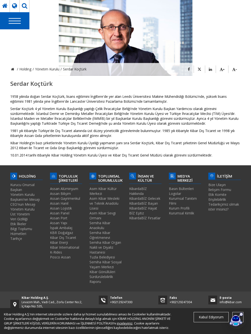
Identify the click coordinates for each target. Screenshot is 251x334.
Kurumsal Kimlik (181, 213)
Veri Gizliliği (19, 219)
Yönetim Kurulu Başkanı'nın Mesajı (25, 197)
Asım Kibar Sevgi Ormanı (102, 215)
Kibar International (64, 247)
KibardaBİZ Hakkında (138, 191)
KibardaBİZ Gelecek (144, 198)
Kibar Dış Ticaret (63, 237)
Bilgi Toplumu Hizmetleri (21, 231)
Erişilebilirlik (217, 199)
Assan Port (58, 218)
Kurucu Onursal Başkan (22, 187)
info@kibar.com (231, 302)
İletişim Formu (219, 189)
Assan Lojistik (61, 208)
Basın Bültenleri (181, 188)
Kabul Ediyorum (211, 317)
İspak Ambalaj (61, 227)
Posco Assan (60, 257)
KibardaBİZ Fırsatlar (145, 218)
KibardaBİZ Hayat (143, 208)
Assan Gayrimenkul (65, 198)
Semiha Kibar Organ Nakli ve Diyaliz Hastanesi (105, 247)
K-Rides (56, 252)
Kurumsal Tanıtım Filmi (183, 201)
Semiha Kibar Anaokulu (99, 225)
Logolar (175, 193)
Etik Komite (217, 194)
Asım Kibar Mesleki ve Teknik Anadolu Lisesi (104, 203)
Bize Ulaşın (217, 184)
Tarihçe (16, 238)
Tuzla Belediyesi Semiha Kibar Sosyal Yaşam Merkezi (105, 262)
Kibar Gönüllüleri (102, 271)
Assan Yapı (58, 223)
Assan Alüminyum (64, 188)
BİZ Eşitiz (136, 213)
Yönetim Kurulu (22, 209)
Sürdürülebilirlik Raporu (101, 279)
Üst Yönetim (20, 214)
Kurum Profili (179, 208)
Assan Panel (59, 213)
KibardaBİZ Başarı (143, 203)
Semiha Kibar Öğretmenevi (99, 235)
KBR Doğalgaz (61, 232)
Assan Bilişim (60, 193)
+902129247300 (121, 302)
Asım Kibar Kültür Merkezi (103, 191)
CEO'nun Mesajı (22, 204)
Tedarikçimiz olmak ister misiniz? (223, 207)
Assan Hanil (59, 203)
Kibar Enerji (59, 242)
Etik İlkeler (18, 224)
